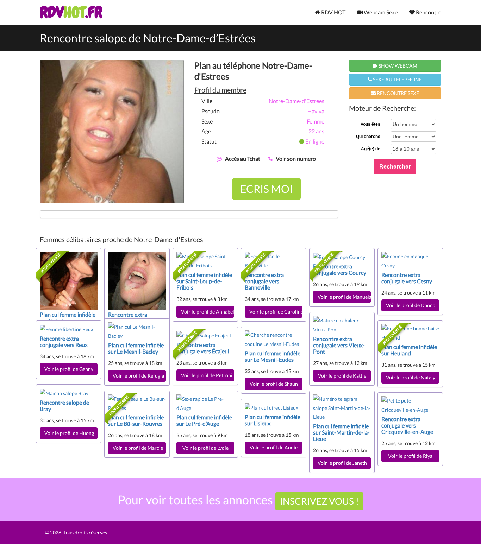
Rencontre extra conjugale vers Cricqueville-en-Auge (407, 425)
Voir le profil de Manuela (344, 297)
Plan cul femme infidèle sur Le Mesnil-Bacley (136, 348)
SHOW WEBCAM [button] (397, 66)
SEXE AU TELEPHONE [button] (397, 79)
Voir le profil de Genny (68, 369)
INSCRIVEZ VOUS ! (319, 501)
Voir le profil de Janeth (343, 463)
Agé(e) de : (372, 148)
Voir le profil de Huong (69, 433)
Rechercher (395, 167)
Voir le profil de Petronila (207, 375)
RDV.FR (71, 12)
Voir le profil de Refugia (138, 376)
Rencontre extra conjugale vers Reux (64, 341)
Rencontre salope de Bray (64, 405)
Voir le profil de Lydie (205, 448)
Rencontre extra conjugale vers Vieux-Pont (339, 345)
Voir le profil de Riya (410, 456)
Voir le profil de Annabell (207, 312)
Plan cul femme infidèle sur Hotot (67, 317)
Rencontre (428, 12)
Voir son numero (296, 158)
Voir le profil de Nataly (410, 377)
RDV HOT (332, 12)
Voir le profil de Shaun (274, 384)
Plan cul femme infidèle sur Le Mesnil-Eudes (272, 356)
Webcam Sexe (380, 12)
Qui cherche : (369, 136)
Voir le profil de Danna (410, 305)
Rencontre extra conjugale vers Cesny (406, 277)
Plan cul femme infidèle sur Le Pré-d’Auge (204, 420)
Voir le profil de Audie (274, 447)
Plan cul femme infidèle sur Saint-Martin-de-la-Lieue (341, 432)
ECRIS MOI (266, 188)
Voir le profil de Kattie (342, 376)
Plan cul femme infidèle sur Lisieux (272, 419)
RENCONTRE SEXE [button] (397, 93)
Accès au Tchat (242, 158)
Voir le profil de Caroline (275, 312)
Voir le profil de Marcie (138, 448)
